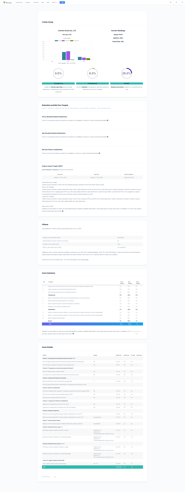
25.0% (126, 73)
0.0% (58, 73)
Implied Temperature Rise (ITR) (56, 460)
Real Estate (116, 41)
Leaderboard (19, 2)
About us (54, 2)
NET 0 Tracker (9, 2)
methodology (84, 259)
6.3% (92, 73)
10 (43, 318)
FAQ (48, 2)
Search (176, 2)
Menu (182, 2)
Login (170, 2)
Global (116, 34)
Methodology (136, 331)
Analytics (28, 2)
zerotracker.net (67, 228)
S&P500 (116, 38)
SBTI (60, 166)
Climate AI (36, 2)
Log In (62, 2)
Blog (43, 2)
